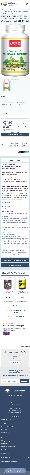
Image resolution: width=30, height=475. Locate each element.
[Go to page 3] (16, 305)
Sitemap (3, 423)
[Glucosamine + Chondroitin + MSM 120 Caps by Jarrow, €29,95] (22, 283)
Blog (2, 435)
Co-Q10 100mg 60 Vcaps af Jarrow (8, 292)
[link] (6, 329)
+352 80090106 (15, 416)
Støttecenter (4, 438)
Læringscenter (5, 432)
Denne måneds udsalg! (7, 426)
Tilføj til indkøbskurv (15, 135)
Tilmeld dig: (4, 113)
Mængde (22, 124)
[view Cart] (26, 3)
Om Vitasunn (4, 429)
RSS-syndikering (5, 441)
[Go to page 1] (13, 305)
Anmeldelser (4, 443)
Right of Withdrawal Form (8, 446)
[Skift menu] (1, 4)
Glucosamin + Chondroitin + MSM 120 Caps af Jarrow (22, 292)
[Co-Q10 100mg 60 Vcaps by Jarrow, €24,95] (8, 283)
